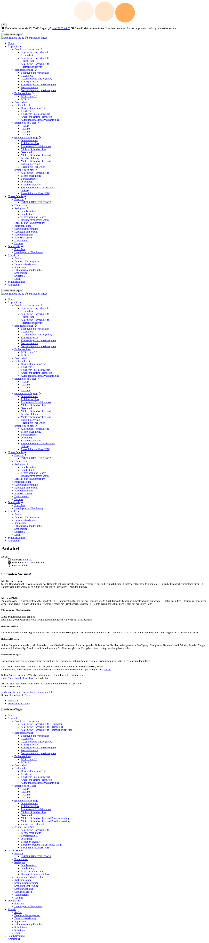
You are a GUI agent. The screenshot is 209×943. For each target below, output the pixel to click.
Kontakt (27, 559)
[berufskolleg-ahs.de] (24, 37)
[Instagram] (3, 31)
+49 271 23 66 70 (61, 28)
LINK (107, 669)
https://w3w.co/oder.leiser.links (18, 678)
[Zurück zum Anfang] (4, 25)
